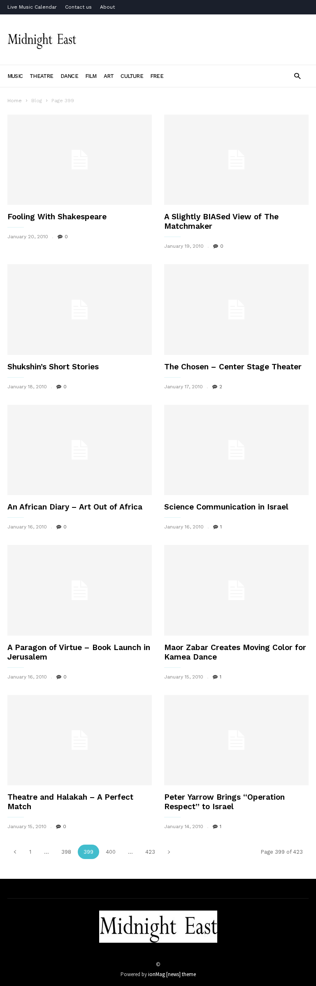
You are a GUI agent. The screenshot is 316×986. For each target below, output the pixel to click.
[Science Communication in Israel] (236, 450)
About (107, 7)
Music (15, 76)
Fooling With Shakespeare (57, 216)
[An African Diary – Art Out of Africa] (79, 450)
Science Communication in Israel (226, 507)
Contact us (78, 7)
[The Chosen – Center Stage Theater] (236, 309)
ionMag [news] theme (172, 974)
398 (66, 852)
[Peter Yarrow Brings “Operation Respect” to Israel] (236, 740)
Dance (69, 76)
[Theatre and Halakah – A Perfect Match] (79, 740)
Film (91, 76)
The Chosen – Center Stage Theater (233, 366)
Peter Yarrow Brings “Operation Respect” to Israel (224, 801)
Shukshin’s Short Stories (53, 366)
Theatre (41, 76)
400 (111, 852)
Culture (132, 76)
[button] (297, 76)
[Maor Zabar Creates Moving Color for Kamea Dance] (236, 590)
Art (109, 76)
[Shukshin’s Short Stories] (79, 309)
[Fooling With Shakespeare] (79, 160)
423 (150, 852)
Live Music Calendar (32, 7)
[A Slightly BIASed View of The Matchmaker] (236, 160)
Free (156, 76)
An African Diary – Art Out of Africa (74, 507)
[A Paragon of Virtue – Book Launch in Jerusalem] (79, 590)
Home (14, 100)
